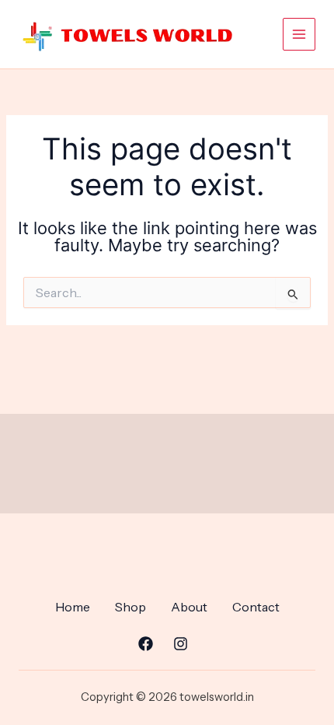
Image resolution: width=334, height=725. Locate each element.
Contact (256, 607)
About (189, 607)
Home (72, 607)
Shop (130, 607)
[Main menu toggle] (299, 34)
